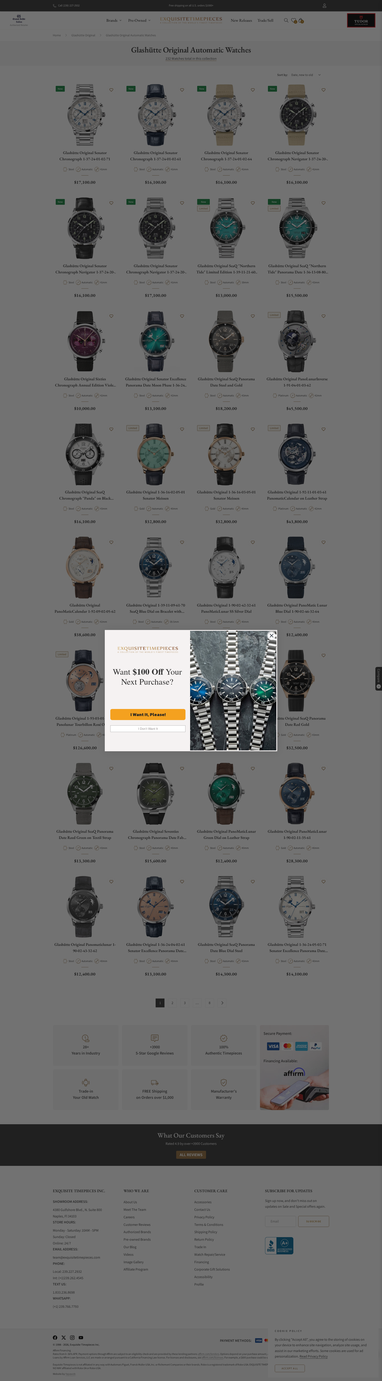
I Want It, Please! (148, 714)
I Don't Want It (148, 728)
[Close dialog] (271, 635)
